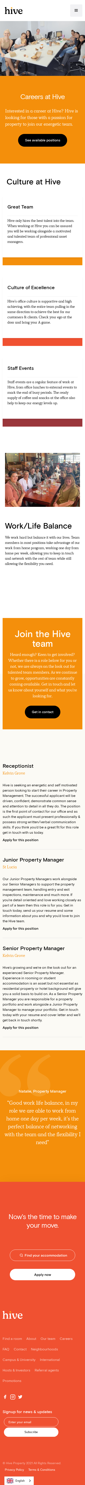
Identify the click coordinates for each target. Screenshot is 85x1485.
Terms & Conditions (41, 1469)
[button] (76, 10)
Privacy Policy (14, 1469)
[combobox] (19, 1480)
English (20, 1480)
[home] (12, 10)
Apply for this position (20, 840)
